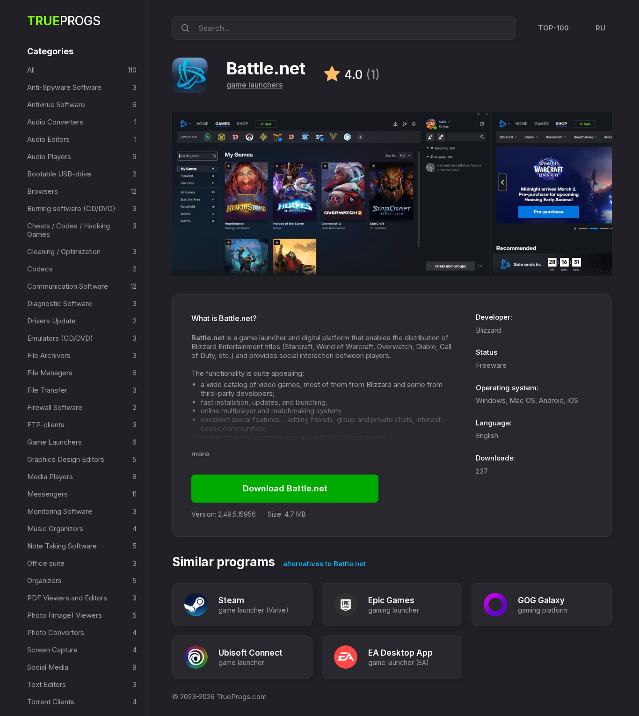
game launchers (254, 84)
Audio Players (49, 156)
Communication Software (67, 286)
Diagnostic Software (59, 303)
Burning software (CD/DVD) (71, 208)
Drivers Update (51, 320)
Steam (231, 600)
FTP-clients (46, 424)
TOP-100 (553, 27)
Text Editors (46, 684)
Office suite (46, 563)
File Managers (50, 372)
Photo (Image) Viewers (64, 615)
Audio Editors (48, 139)
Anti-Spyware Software (64, 87)
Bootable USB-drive (59, 173)
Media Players (50, 476)
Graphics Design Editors (65, 459)
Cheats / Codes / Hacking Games (68, 230)
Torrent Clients (50, 701)
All (31, 70)
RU (600, 27)
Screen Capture (52, 649)
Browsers (42, 191)
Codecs (40, 268)
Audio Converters (55, 121)
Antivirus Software (56, 104)
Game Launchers (54, 442)
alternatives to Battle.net (324, 563)
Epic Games (391, 600)
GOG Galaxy (541, 600)
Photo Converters (55, 632)
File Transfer (47, 390)
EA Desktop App (400, 653)
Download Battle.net (285, 488)
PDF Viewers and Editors (67, 597)
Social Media (47, 667)
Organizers (44, 580)
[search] (184, 28)
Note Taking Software (62, 545)
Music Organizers (55, 528)
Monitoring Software (59, 511)
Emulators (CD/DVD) (60, 338)
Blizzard (488, 330)
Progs (64, 21)
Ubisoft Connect (250, 653)
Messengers (47, 494)
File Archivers (49, 355)
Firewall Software (54, 407)
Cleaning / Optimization (64, 251)
